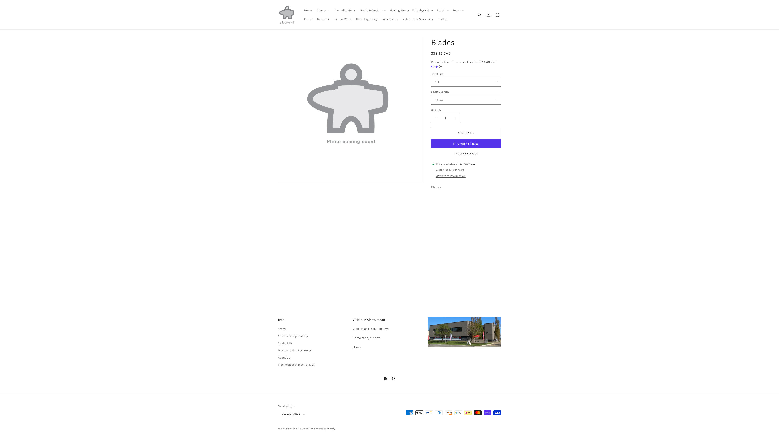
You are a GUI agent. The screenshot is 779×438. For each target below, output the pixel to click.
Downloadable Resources (294, 350)
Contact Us (285, 343)
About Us (284, 357)
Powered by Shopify (324, 428)
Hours (357, 347)
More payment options (466, 153)
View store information (451, 176)
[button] (323, 10)
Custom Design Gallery (293, 336)
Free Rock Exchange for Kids (296, 364)
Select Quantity (440, 91)
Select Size (437, 74)
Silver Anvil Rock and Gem (300, 428)
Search (282, 329)
